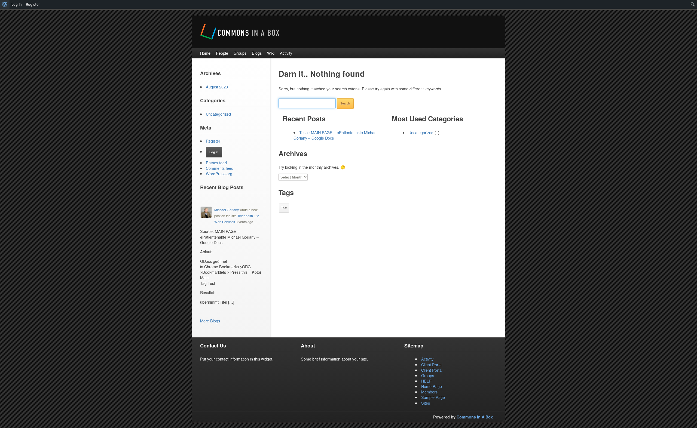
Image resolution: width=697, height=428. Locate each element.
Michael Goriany (226, 209)
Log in (214, 152)
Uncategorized (420, 132)
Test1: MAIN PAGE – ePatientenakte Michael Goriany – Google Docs (335, 135)
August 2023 (217, 87)
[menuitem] (5, 4)
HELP (426, 381)
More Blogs (210, 321)
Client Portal (431, 364)
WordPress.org (219, 173)
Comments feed (219, 168)
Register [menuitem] (33, 4)
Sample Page (433, 397)
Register (213, 141)
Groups (427, 375)
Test (284, 208)
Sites (425, 403)
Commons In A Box (475, 417)
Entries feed (216, 162)
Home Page (431, 386)
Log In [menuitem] (16, 4)
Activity (427, 359)
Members (429, 392)
